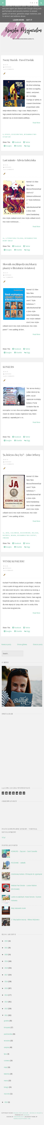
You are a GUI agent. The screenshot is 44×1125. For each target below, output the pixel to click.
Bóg (7, 533)
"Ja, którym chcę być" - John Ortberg (21, 454)
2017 (6, 974)
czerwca (6, 1060)
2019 (6, 961)
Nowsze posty (6, 644)
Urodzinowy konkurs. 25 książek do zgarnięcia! (26, 874)
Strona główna (22, 644)
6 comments (9, 570)
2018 (6, 968)
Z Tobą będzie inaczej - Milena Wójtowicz (25, 919)
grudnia (6, 1020)
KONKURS (8, 367)
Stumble (19, 146)
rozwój (6, 535)
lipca (5, 1054)
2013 (6, 1001)
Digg (28, 146)
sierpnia (6, 1047)
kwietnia (6, 1074)
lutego (6, 1087)
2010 (6, 1102)
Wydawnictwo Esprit (26, 535)
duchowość (25, 533)
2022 (6, 941)
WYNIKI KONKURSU (13, 561)
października (8, 1034)
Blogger (26, 1115)
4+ (4, 238)
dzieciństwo (17, 134)
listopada (7, 1027)
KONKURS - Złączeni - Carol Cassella (24, 851)
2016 (6, 981)
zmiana (6, 538)
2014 (6, 995)
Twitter (27, 142)
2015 (6, 988)
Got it (29, 20)
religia (35, 533)
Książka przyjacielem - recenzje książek (27, 1113)
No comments (9, 376)
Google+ (8, 146)
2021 (6, 947)
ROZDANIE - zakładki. (18, 862)
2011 (6, 1015)
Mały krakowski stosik (18, 908)
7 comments (9, 277)
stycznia (7, 1093)
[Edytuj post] (4, 73)
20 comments (9, 69)
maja (5, 1067)
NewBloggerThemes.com (22, 1118)
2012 (6, 1008)
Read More (36, 122)
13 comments (9, 464)
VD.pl (3, 837)
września (7, 1040)
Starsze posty (38, 644)
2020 (6, 954)
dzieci (7, 134)
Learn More (18, 20)
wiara (13, 535)
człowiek (14, 533)
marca (6, 1080)
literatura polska (14, 238)
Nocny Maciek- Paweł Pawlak (18, 60)
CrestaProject (19, 1116)
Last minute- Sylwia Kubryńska (19, 160)
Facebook (17, 142)
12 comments (9, 169)
